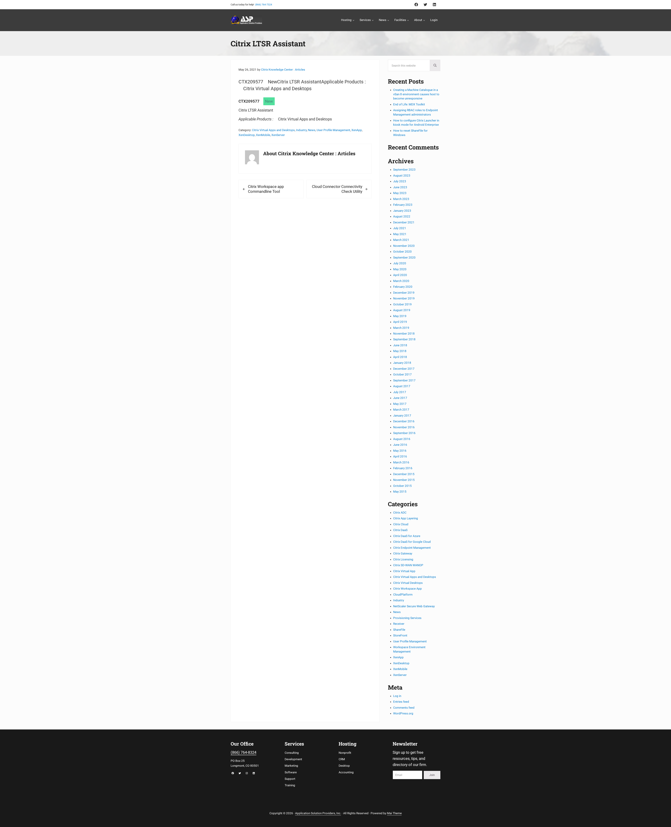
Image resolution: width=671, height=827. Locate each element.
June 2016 (400, 444)
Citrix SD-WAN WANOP (408, 565)
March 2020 (401, 281)
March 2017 (401, 409)
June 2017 (400, 398)
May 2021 (399, 234)
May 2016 (399, 450)
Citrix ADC (399, 512)
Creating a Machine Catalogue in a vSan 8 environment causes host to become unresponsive (416, 94)
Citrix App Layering (405, 518)
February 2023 (402, 204)
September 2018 (404, 339)
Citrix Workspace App (407, 588)
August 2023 (401, 175)
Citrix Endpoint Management (412, 547)
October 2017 (402, 374)
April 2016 (400, 456)
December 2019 (403, 292)
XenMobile (263, 135)
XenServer (278, 135)
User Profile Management (333, 130)
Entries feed (401, 701)
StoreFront (400, 635)
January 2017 (402, 415)
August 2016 (401, 439)
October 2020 (402, 251)
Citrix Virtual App (404, 571)
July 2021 (399, 228)
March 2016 (401, 462)
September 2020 (404, 257)
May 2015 (399, 491)
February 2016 (402, 468)
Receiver (398, 623)
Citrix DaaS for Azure (406, 536)
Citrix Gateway (402, 553)
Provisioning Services (407, 618)
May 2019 (399, 316)
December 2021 (403, 222)
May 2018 (399, 351)
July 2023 (399, 181)
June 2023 (400, 187)
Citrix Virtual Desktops (408, 583)
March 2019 (401, 328)
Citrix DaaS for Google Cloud (412, 541)
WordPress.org (403, 713)
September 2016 (404, 433)
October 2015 (402, 486)
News (311, 130)
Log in (397, 696)
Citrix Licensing (403, 559)
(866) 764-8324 (243, 752)
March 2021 (401, 240)
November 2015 (404, 480)
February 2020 (402, 286)
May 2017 (399, 404)
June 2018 (400, 345)
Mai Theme (394, 813)
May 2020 (399, 269)
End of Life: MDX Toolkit (409, 104)
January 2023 (402, 210)
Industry (301, 130)
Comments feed (403, 707)
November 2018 (404, 333)
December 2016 (403, 421)
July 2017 (399, 392)
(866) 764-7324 (263, 4)
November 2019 (404, 298)
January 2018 (402, 362)
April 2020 (400, 275)
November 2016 (404, 427)
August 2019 (401, 310)
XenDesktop (247, 135)
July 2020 (399, 263)
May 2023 (399, 193)
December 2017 (403, 368)
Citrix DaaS (400, 530)
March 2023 (401, 199)
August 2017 (401, 386)
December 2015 (403, 474)
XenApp (356, 130)
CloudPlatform (403, 594)
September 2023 (404, 169)
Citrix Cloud (400, 524)
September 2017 (404, 380)
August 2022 (401, 216)
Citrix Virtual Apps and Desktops (273, 130)
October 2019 (402, 304)
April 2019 (400, 322)
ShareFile (399, 629)
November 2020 (404, 246)
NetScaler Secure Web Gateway (414, 606)
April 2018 (400, 357)
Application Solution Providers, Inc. (318, 813)
